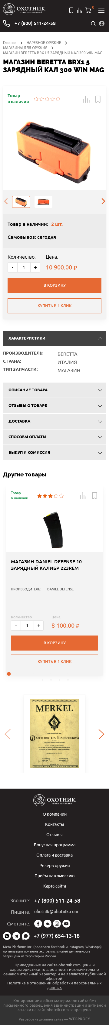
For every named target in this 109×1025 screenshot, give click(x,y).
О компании (55, 814)
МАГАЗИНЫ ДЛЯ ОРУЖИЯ (25, 47)
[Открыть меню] (101, 10)
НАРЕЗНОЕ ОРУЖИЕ (44, 42)
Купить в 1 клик (54, 305)
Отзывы (54, 834)
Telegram (16, 936)
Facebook (38, 924)
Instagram (57, 924)
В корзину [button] (55, 642)
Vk (47, 924)
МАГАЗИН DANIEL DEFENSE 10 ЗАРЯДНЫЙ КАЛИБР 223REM (46, 565)
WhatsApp (7, 936)
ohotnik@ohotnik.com (56, 911)
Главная (10, 42)
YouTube (66, 924)
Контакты (54, 824)
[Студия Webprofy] (79, 1019)
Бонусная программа (54, 844)
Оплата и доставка (54, 854)
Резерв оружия (54, 865)
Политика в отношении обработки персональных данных (54, 985)
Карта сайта (54, 885)
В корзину (55, 285)
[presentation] (5, 201)
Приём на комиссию (54, 875)
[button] (86, 99)
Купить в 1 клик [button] (54, 661)
